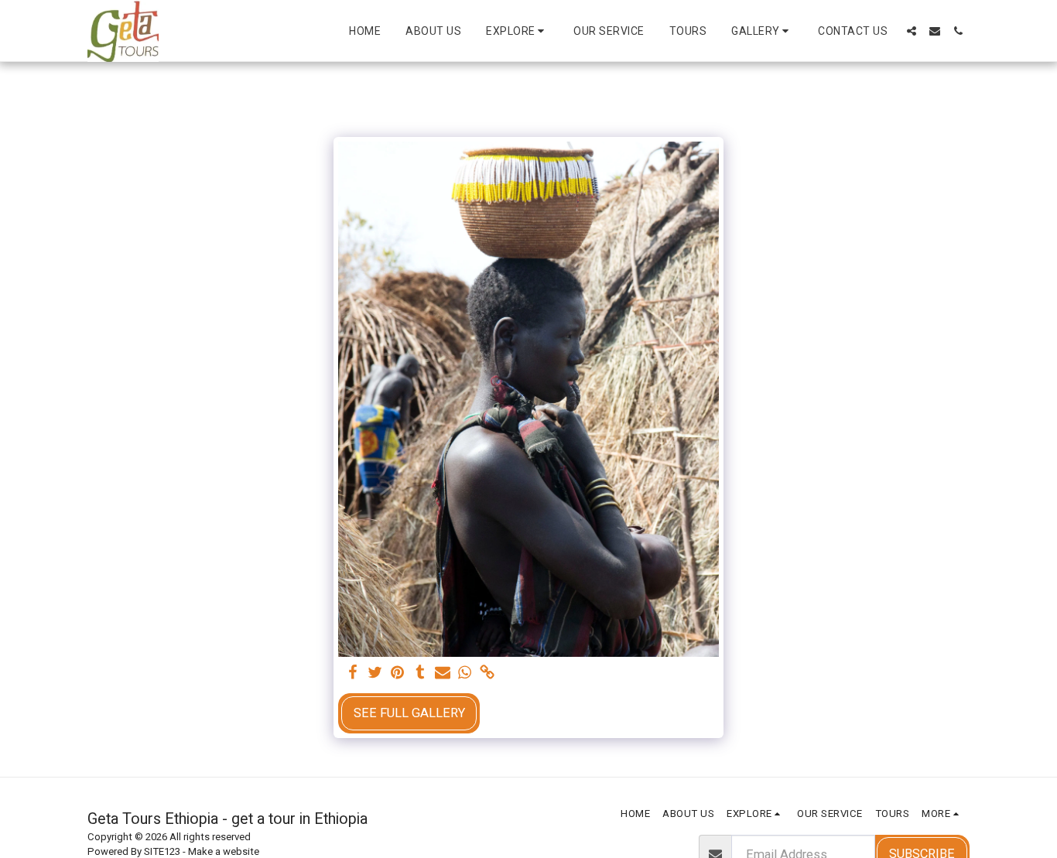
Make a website (223, 851)
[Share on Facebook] (353, 673)
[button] (517, 31)
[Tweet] (376, 673)
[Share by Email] (442, 673)
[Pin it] (397, 673)
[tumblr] (420, 673)
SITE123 (162, 851)
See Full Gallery (409, 713)
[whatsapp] (465, 673)
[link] (487, 673)
